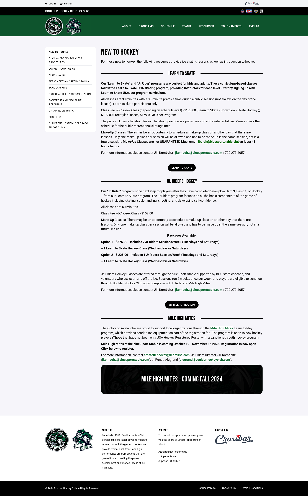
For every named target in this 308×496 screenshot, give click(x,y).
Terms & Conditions (252, 488)
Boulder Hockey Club (61, 11)
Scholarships (58, 87)
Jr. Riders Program (182, 304)
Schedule (167, 26)
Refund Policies (207, 488)
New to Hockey (58, 52)
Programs (145, 26)
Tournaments (231, 26)
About (126, 26)
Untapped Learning (61, 110)
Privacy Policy (228, 488)
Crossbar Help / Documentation (70, 94)
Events (254, 26)
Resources (206, 26)
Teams (186, 26)
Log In (52, 3)
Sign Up (68, 3)
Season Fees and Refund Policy (69, 81)
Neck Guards (57, 75)
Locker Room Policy (62, 68)
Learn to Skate (181, 167)
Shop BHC (55, 117)
